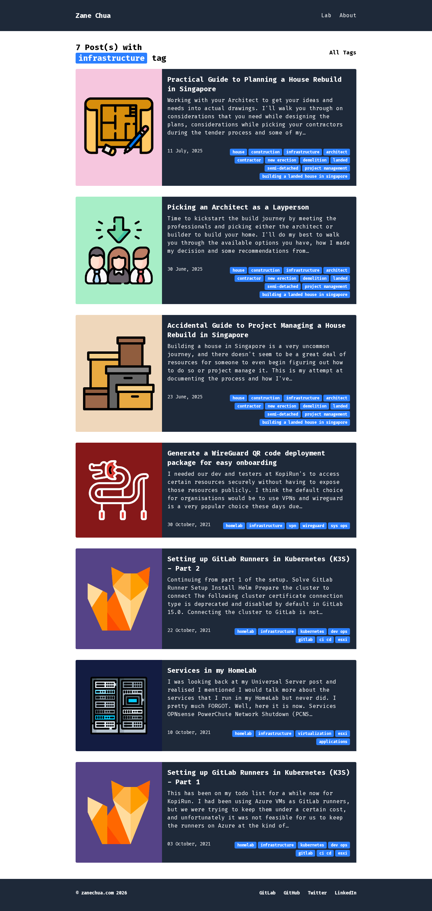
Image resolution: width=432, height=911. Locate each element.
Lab (326, 15)
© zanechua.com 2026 (101, 893)
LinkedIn (345, 893)
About (348, 15)
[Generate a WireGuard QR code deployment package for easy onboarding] (119, 490)
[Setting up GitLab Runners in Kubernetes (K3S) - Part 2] (119, 598)
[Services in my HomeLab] (119, 705)
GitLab (267, 893)
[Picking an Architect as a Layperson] (119, 250)
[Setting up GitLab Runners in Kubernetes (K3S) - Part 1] (119, 812)
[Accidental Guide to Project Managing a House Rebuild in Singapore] (119, 373)
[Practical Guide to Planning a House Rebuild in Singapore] (119, 127)
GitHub (292, 893)
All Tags (342, 52)
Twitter (317, 893)
